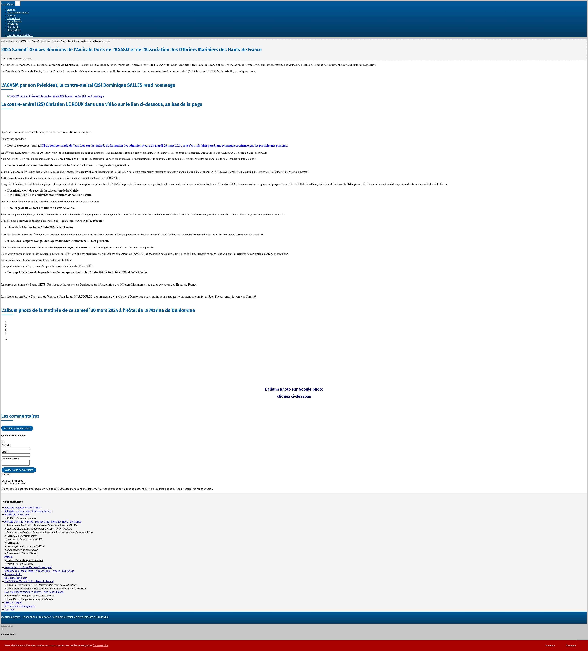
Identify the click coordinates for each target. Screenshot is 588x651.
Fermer (5, 475)
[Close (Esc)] (2, 626)
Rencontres (14, 30)
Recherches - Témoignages (19, 606)
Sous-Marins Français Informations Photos (29, 599)
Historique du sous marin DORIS (24, 539)
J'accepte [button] (571, 645)
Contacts (12, 24)
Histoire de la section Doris (21, 535)
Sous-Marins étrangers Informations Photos (30, 595)
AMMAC (8, 556)
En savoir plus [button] (100, 645)
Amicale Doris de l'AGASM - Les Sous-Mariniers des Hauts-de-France (42, 521)
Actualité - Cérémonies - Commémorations (28, 511)
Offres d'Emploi (13, 602)
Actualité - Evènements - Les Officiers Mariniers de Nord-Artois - (41, 585)
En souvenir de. (13, 574)
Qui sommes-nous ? (18, 12)
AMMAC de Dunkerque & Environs (24, 560)
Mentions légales (10, 617)
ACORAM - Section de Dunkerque (22, 507)
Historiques (12, 542)
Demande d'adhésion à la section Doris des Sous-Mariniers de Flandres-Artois (49, 532)
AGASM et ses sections (17, 514)
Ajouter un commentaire (17, 428)
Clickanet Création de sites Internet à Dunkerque (81, 617)
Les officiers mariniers (20, 35)
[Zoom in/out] (11, 626)
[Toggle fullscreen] (8, 626)
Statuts (11, 15)
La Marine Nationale (15, 578)
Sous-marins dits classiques (21, 549)
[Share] (5, 626)
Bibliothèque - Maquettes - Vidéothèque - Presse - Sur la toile (39, 570)
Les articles (13, 18)
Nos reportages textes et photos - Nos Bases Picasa (33, 592)
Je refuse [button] (550, 645)
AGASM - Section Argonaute (21, 518)
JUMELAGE (13, 27)
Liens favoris (14, 21)
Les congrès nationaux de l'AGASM (25, 546)
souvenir (9, 609)
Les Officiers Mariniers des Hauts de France (28, 581)
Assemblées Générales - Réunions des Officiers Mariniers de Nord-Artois (46, 588)
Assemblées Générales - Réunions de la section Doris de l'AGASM (42, 525)
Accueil (11, 9)
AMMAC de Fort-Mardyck (19, 563)
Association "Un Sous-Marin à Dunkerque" (28, 567)
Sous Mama (8, 4)
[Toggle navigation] (17, 3)
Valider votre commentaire (19, 470)
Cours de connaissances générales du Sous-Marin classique (39, 528)
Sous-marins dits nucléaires (21, 553)
